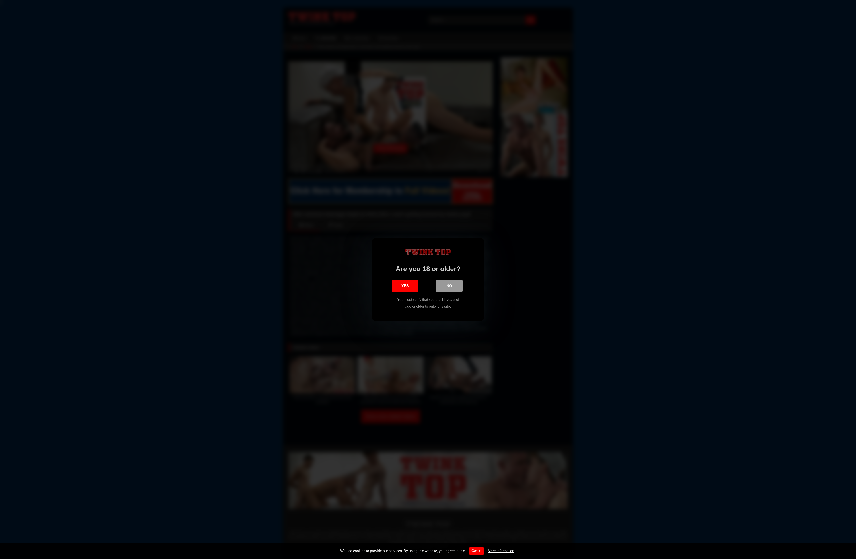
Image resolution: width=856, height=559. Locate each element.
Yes (405, 286)
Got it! (476, 551)
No (449, 286)
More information (501, 551)
